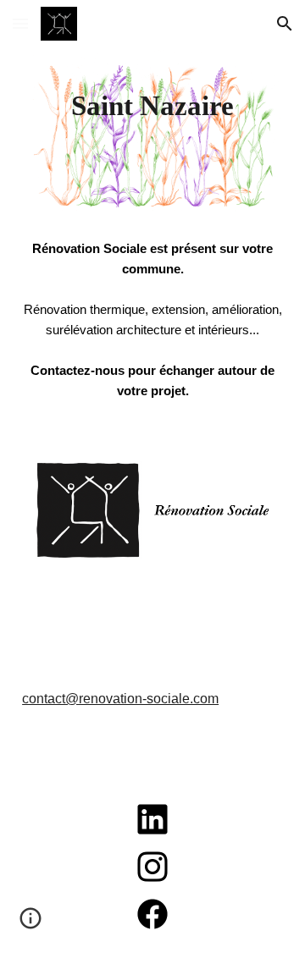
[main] (152, 106)
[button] (20, 23)
